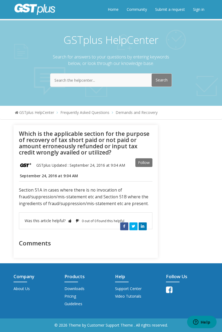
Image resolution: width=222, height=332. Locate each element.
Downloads (74, 288)
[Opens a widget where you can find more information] (202, 322)
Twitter (133, 226)
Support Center (128, 288)
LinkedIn (143, 226)
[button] (70, 220)
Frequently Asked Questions (84, 112)
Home (113, 9)
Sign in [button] (198, 9)
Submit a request (170, 9)
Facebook (124, 226)
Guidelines (73, 303)
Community (137, 9)
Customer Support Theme (110, 325)
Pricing (70, 296)
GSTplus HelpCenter (36, 112)
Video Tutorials (128, 296)
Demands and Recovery (137, 112)
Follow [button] (144, 162)
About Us (22, 288)
